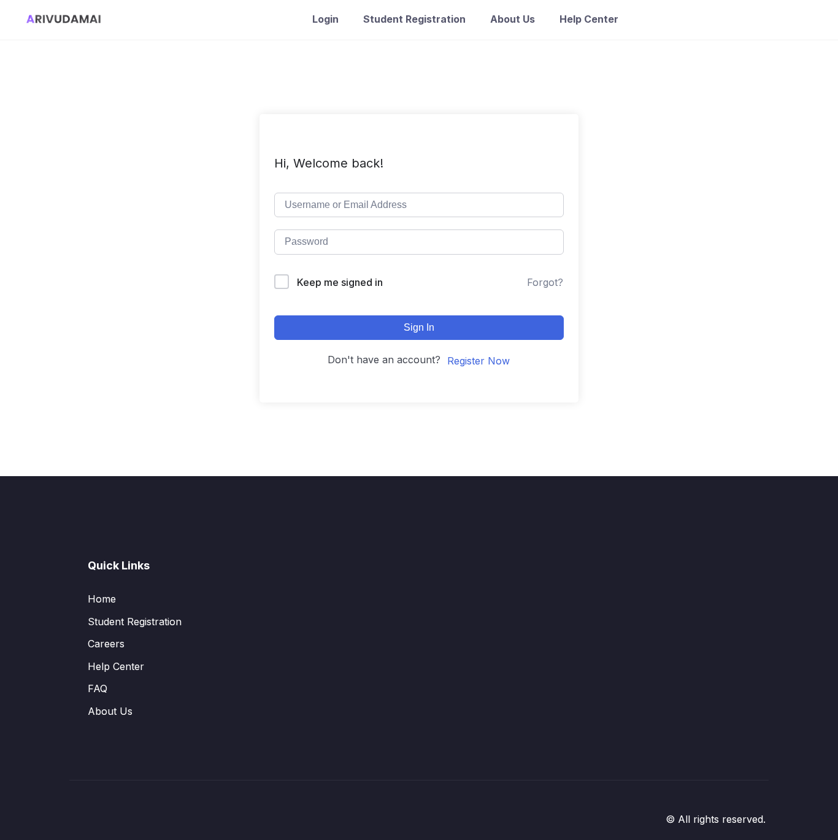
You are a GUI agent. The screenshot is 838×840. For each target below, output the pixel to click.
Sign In (419, 327)
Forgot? (545, 282)
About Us (512, 19)
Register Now (478, 361)
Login (325, 19)
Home (102, 599)
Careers (106, 644)
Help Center (588, 19)
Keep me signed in (340, 282)
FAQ (97, 688)
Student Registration (414, 19)
